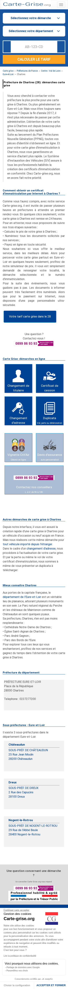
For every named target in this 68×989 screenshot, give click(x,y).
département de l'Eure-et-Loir (22, 597)
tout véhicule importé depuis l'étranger (27, 544)
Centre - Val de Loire (50, 71)
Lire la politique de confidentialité (20, 956)
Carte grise (8, 71)
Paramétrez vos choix (17, 970)
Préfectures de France (27, 71)
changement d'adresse (41, 548)
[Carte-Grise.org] (27, 4)
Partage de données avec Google (23, 967)
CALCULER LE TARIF (34, 59)
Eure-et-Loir (8, 74)
